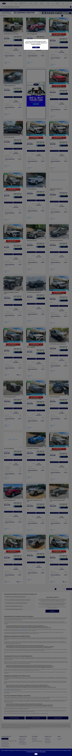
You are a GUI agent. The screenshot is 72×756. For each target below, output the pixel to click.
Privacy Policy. (43, 751)
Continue (36, 47)
